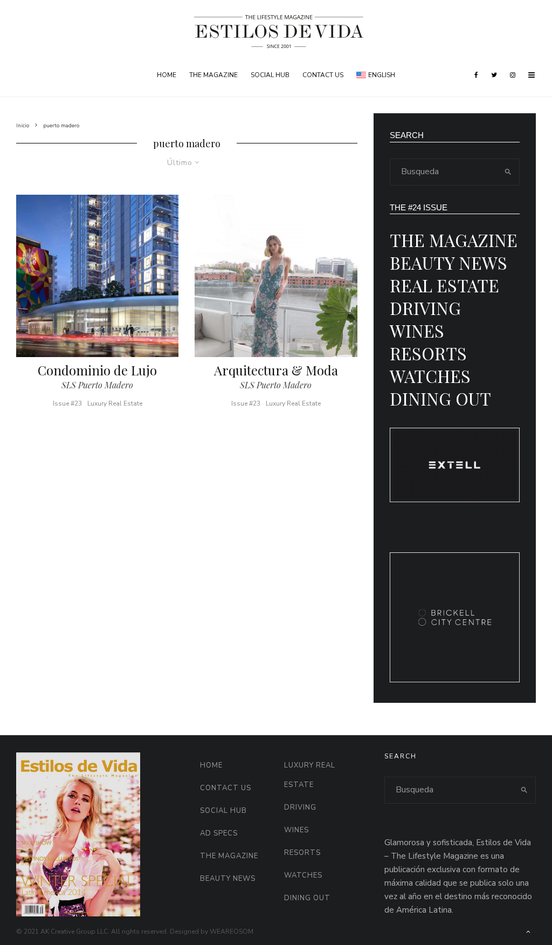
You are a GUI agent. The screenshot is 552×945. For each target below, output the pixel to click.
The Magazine (213, 75)
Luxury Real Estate (114, 403)
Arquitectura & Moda (276, 370)
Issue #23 (67, 403)
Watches (430, 375)
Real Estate (444, 285)
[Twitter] (494, 75)
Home (166, 75)
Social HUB (270, 75)
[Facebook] (476, 75)
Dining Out (440, 398)
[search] (508, 172)
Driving (425, 307)
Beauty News (448, 262)
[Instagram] (512, 75)
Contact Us (322, 75)
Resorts (428, 353)
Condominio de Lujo (97, 370)
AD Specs (219, 833)
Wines (417, 330)
